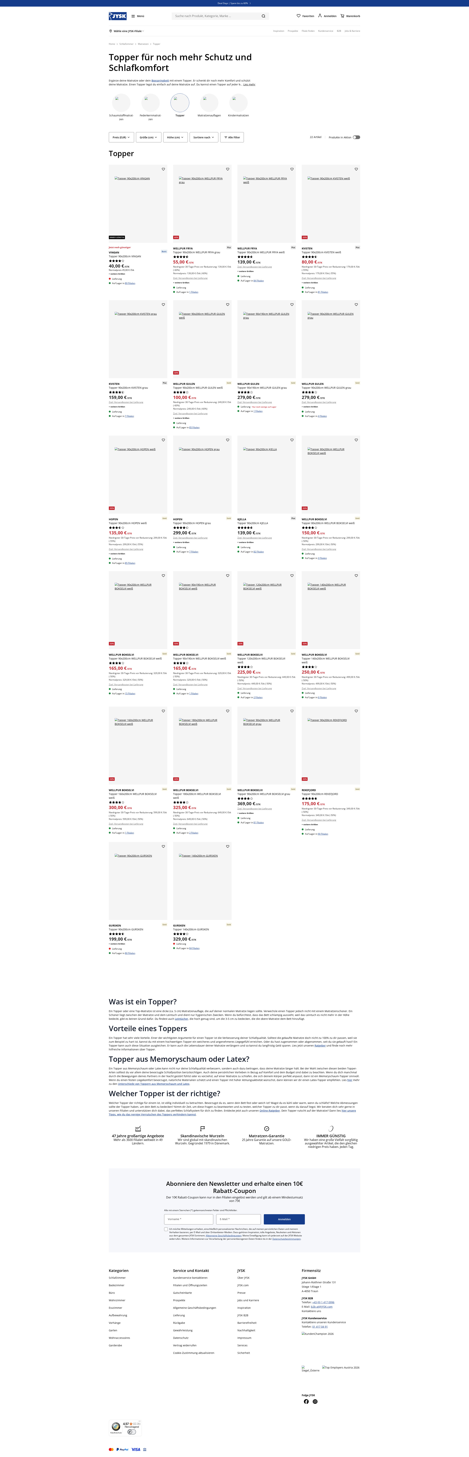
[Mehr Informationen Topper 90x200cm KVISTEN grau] (138, 339)
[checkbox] (166, 1229)
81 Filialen (323, 292)
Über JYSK (243, 1277)
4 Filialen (322, 416)
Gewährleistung (183, 1330)
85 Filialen (194, 427)
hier (349, 1080)
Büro (112, 1292)
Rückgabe (179, 1323)
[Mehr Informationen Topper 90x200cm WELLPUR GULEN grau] (331, 339)
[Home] (118, 16)
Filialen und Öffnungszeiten (190, 1285)
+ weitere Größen (117, 273)
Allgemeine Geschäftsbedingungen (223, 1235)
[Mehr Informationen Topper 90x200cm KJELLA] (266, 474)
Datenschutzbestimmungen (286, 1238)
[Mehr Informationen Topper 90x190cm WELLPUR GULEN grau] (266, 339)
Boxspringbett (160, 80)
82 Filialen (259, 551)
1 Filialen (193, 292)
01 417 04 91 (320, 1326)
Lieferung (179, 1315)
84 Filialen (259, 280)
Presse (241, 1292)
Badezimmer (116, 1285)
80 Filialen (130, 953)
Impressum (244, 1338)
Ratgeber (320, 1045)
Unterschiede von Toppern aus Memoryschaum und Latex (153, 1084)
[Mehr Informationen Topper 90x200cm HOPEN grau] (202, 474)
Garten (113, 1330)
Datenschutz (181, 1338)
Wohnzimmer (117, 1300)
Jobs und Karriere (248, 1300)
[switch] (132, 1431)
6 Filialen (322, 697)
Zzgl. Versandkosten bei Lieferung (190, 278)
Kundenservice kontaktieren (190, 1277)
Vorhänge (115, 1323)
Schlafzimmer (117, 1277)
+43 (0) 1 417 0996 (323, 1302)
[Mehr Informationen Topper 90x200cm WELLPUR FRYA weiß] (266, 204)
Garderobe (115, 1345)
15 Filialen (130, 693)
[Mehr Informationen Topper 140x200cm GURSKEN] (202, 881)
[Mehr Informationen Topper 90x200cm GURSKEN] (138, 881)
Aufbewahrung (118, 1315)
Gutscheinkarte (182, 1292)
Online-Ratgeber (270, 1110)
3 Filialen (322, 558)
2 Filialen (258, 697)
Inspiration (244, 1307)
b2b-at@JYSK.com (322, 1306)
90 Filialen (323, 833)
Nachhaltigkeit (246, 1330)
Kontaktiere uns (311, 1311)
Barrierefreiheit (246, 1323)
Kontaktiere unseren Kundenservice (324, 1322)
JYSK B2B (242, 1315)
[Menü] (139, 1422)
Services (242, 1345)
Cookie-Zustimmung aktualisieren (193, 1353)
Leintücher (181, 1019)
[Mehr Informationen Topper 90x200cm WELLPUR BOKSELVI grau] (266, 745)
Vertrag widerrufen (185, 1345)
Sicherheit (243, 1353)
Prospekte (179, 1300)
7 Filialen (129, 416)
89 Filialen (130, 283)
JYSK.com (243, 1285)
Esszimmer (115, 1307)
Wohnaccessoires (119, 1338)
